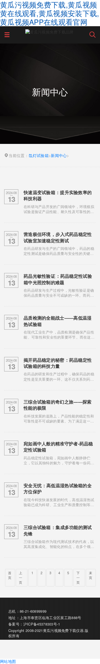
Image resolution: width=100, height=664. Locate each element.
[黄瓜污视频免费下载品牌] (49, 31)
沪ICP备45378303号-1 (41, 624)
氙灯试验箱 (39, 155)
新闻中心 (59, 155)
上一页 (20, 577)
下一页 (78, 577)
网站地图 (8, 661)
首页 (9, 575)
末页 (90, 575)
